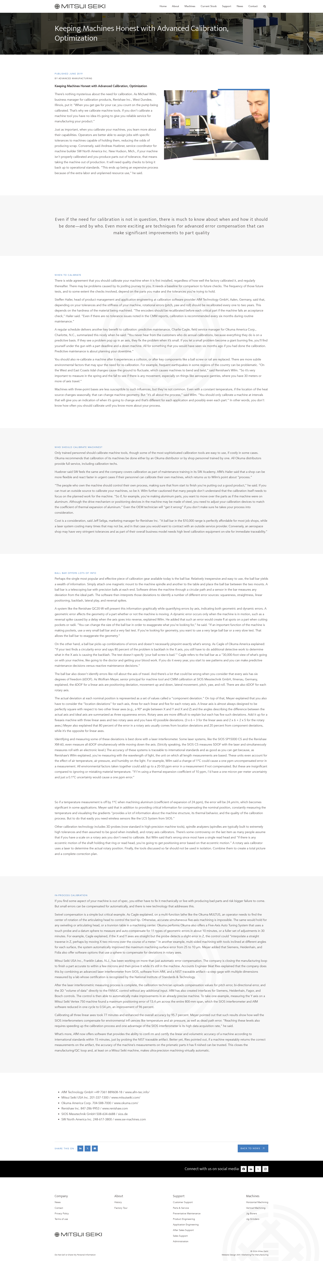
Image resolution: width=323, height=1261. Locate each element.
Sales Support (180, 1235)
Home (163, 6)
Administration (180, 1241)
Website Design (229, 1254)
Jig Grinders (252, 1219)
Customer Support (183, 1202)
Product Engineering (184, 1219)
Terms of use (61, 1219)
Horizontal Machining (257, 1202)
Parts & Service (181, 1208)
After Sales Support (183, 1230)
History (118, 1202)
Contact (253, 6)
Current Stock (209, 6)
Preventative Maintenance (187, 1213)
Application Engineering (186, 1224)
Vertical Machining (255, 1208)
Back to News (250, 1148)
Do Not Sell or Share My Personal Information (75, 1254)
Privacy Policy (62, 1213)
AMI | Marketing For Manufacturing (252, 1254)
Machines (190, 6)
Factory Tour (121, 1208)
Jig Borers (251, 1213)
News (58, 1202)
